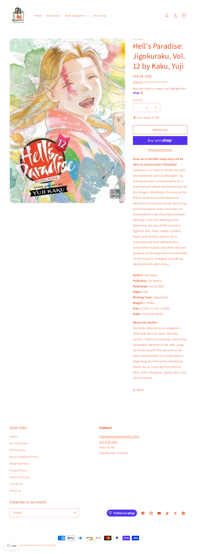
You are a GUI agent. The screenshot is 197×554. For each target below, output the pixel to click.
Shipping (138, 81)
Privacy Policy (18, 470)
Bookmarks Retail (26, 545)
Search (14, 436)
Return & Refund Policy (24, 456)
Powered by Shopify (46, 545)
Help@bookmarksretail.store (119, 436)
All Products (17, 450)
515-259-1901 (108, 442)
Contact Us (16, 484)
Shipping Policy (19, 463)
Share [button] (140, 390)
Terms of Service (20, 477)
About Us (15, 490)
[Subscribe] (74, 512)
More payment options (160, 149)
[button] (77, 16)
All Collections (19, 443)
